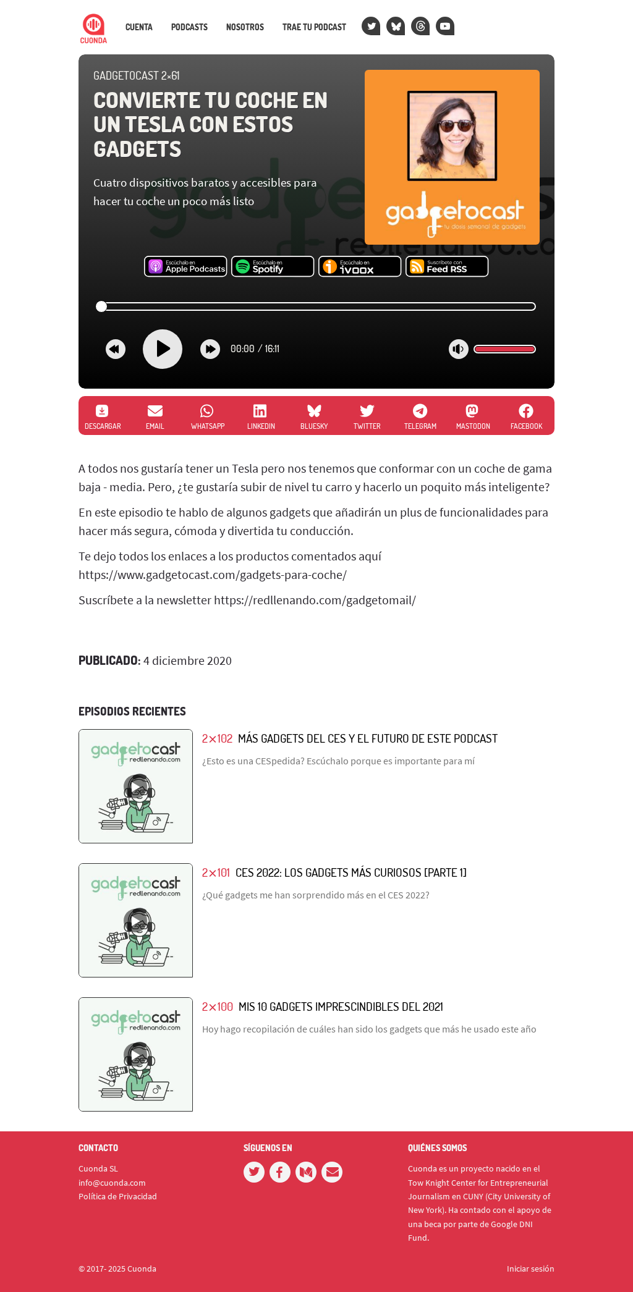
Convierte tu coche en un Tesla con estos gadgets (210, 124)
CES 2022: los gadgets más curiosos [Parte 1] (351, 872)
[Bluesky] (395, 26)
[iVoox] (360, 267)
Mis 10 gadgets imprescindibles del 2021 (341, 1006)
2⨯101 (216, 872)
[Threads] (420, 26)
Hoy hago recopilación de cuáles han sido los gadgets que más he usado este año (369, 1029)
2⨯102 (217, 738)
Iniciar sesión (530, 1268)
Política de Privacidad (118, 1196)
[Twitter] (371, 26)
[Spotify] (273, 267)
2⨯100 (217, 1006)
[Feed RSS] (447, 267)
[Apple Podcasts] (185, 267)
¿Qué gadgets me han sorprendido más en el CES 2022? (316, 895)
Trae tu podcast (314, 27)
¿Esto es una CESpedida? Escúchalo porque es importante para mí (338, 760)
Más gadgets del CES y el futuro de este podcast (368, 738)
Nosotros (245, 27)
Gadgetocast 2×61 (136, 75)
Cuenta (139, 27)
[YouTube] (445, 26)
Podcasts (189, 27)
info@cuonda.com (112, 1182)
